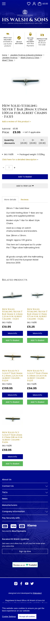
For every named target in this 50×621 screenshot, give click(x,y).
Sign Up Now (25, 551)
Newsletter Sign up (42, 40)
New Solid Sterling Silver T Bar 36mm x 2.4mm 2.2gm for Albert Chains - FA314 (12, 314)
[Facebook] (21, 583)
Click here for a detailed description (19, 159)
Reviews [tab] (24, 199)
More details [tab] (10, 199)
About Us (6, 479)
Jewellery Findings (10, 57)
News (5, 498)
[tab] (25, 488)
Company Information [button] (13, 511)
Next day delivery (8, 39)
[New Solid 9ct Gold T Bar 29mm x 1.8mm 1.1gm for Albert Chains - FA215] (37, 357)
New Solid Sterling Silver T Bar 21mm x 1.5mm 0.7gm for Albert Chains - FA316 (37, 314)
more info (12, 333)
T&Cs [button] (5, 492)
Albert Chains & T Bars (30, 57)
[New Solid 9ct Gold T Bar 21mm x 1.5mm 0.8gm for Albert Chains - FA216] (12, 419)
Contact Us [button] (8, 486)
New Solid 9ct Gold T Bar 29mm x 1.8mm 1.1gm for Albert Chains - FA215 (37, 375)
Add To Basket (25, 176)
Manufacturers (9, 505)
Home (4, 55)
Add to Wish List (25, 185)
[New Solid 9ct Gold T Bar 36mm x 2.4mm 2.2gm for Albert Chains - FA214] (12, 357)
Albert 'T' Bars (7, 60)
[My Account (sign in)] (34, 3)
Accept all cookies (27, 616)
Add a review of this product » (16, 121)
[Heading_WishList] (28, 3)
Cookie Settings (9, 616)
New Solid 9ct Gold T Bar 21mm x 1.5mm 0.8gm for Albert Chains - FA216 (12, 437)
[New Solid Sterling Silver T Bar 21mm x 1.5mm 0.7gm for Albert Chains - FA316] (37, 295)
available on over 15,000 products (7, 44)
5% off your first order (42, 44)
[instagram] (16, 583)
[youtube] (26, 583)
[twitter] (32, 583)
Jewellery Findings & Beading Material (26, 55)
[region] (25, 612)
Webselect (37, 593)
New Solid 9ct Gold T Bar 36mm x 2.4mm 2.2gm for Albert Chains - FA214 (12, 375)
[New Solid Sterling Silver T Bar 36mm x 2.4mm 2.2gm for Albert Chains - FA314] (12, 295)
